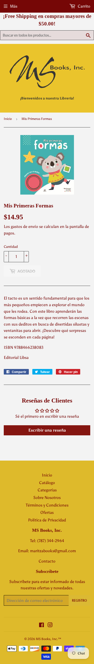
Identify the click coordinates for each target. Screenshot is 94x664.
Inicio (8, 119)
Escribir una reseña (47, 430)
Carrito (83, 6)
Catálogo (47, 482)
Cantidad (11, 247)
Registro (79, 600)
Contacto (47, 561)
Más (13, 6)
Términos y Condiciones (47, 505)
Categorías (47, 490)
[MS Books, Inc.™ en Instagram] (50, 625)
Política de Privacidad (47, 520)
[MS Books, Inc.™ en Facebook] (41, 625)
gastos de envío (24, 226)
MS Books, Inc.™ (48, 639)
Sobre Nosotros (47, 497)
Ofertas (47, 512)
